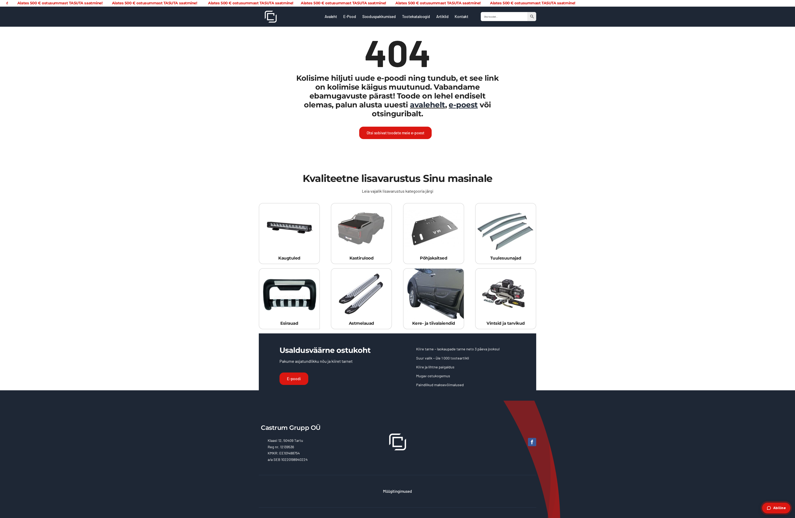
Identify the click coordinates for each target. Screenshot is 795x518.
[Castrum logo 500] (271, 12)
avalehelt (427, 104)
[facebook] (532, 442)
